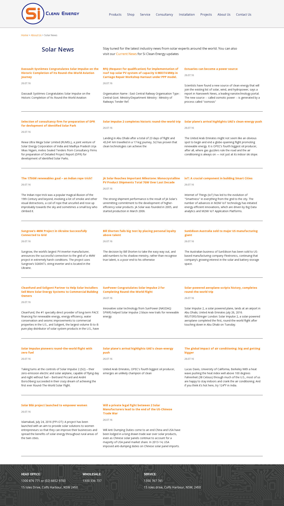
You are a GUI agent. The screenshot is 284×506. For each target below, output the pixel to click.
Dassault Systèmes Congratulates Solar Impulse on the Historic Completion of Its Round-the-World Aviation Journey (60, 73)
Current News (126, 54)
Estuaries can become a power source (211, 69)
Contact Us (243, 15)
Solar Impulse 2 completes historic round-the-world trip (142, 121)
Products (115, 15)
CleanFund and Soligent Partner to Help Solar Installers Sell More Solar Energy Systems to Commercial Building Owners (59, 292)
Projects (206, 15)
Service (145, 15)
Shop (130, 15)
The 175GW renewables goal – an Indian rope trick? (56, 178)
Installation (187, 15)
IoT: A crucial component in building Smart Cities (219, 178)
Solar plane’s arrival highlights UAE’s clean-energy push (223, 121)
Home (24, 35)
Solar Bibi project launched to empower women (54, 405)
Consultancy (164, 15)
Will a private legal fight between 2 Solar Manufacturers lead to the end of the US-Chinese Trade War (137, 409)
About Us (224, 15)
